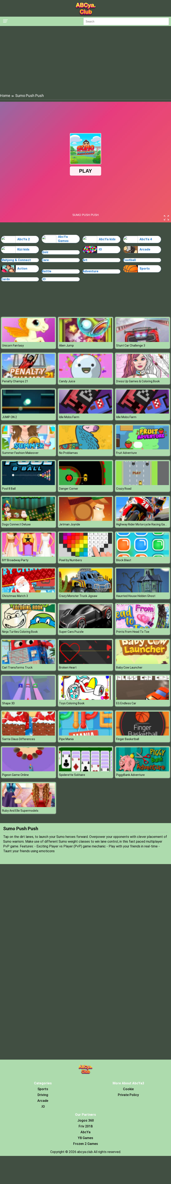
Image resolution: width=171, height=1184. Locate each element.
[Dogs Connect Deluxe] (28, 520)
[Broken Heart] (85, 663)
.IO (44, 279)
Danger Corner (68, 488)
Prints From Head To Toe (132, 631)
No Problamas (68, 453)
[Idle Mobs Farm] (85, 412)
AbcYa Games (63, 239)
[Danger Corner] (85, 484)
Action (22, 268)
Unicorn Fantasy (13, 345)
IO (100, 249)
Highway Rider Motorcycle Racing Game (142, 524)
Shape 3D (8, 703)
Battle (46, 271)
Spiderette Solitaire (72, 775)
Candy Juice (67, 381)
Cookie (128, 1089)
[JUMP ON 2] (28, 412)
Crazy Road (123, 488)
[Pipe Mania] (85, 734)
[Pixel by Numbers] (85, 555)
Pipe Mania (66, 739)
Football (129, 260)
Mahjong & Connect (16, 260)
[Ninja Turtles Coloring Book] (28, 627)
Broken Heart (68, 667)
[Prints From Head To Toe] (142, 627)
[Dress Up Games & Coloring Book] (142, 377)
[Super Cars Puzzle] (85, 627)
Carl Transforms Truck (17, 667)
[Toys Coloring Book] (85, 699)
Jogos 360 (85, 1120)
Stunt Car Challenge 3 (130, 345)
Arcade (145, 249)
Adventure (90, 271)
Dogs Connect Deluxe (16, 524)
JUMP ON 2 (9, 417)
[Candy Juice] (85, 377)
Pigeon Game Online (15, 775)
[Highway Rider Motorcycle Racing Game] (142, 520)
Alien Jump (66, 345)
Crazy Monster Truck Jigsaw (78, 596)
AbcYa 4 (146, 239)
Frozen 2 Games (85, 1144)
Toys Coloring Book (71, 703)
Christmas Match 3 (15, 596)
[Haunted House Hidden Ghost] (142, 591)
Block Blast (123, 560)
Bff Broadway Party (15, 560)
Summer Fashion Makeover (20, 453)
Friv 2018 (86, 1126)
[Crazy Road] (142, 484)
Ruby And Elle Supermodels (20, 810)
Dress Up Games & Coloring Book (138, 381)
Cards (5, 279)
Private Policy (128, 1095)
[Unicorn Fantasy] (28, 341)
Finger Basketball (127, 739)
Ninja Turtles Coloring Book (20, 631)
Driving (43, 1095)
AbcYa (85, 1132)
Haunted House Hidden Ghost (135, 596)
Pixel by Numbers (70, 560)
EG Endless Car (126, 703)
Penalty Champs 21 (15, 381)
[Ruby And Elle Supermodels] (28, 806)
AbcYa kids (107, 239)
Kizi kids (23, 249)
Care (45, 260)
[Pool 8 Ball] (28, 484)
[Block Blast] (142, 555)
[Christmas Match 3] (28, 591)
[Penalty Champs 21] (28, 377)
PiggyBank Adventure (130, 775)
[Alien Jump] (85, 341)
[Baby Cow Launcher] (142, 663)
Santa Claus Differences (18, 739)
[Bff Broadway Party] (28, 555)
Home (5, 95)
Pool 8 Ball (9, 488)
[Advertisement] (85, 59)
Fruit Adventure (126, 453)
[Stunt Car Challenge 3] (142, 341)
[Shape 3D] (28, 699)
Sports (145, 268)
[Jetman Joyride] (85, 520)
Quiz (45, 252)
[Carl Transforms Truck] (28, 663)
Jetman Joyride (69, 524)
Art (85, 260)
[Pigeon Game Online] (28, 770)
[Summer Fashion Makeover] (28, 448)
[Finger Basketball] (142, 734)
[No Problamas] (85, 448)
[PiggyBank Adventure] (142, 770)
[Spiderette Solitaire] (85, 770)
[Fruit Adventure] (142, 448)
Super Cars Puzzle (71, 631)
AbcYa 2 (23, 239)
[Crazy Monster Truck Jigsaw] (85, 591)
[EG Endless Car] (142, 699)
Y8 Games (85, 1138)
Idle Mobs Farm (69, 417)
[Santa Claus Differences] (28, 734)
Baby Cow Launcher (129, 667)
